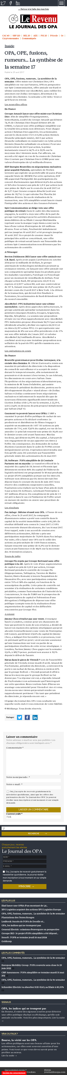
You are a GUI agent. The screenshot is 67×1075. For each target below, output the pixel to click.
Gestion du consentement (14, 1073)
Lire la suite (9, 1055)
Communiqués (29, 38)
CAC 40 (6, 35)
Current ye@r (14, 814)
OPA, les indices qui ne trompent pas (24, 1008)
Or (62, 35)
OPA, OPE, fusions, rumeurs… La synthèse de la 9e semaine (33, 980)
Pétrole (54, 35)
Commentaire (15, 747)
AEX (35, 35)
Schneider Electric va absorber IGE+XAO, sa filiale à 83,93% (33, 987)
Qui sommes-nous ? (15, 1070)
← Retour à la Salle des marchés (33, 9)
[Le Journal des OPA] (33, 21)
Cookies (31, 1072)
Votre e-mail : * (14, 784)
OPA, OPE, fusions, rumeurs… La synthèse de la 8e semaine (33, 958)
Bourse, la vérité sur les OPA (19, 1040)
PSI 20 (44, 35)
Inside (9, 46)
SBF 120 (16, 35)
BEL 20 (26, 35)
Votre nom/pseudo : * (18, 777)
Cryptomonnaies (10, 38)
